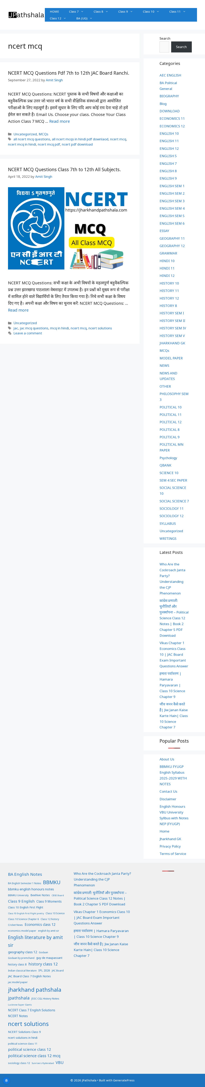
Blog (163, 103)
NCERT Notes (18, 1016)
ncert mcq (118, 139)
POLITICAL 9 (170, 437)
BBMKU (51, 882)
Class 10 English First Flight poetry (26, 913)
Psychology (168, 458)
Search (165, 38)
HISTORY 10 (169, 283)
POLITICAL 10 (171, 407)
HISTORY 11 (169, 290)
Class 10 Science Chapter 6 (23, 919)
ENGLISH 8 (168, 171)
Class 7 (74, 11)
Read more (59, 121)
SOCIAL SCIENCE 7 (174, 501)
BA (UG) (81, 18)
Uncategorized (25, 134)
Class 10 (148, 11)
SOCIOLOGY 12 (172, 516)
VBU (60, 1062)
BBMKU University (18, 895)
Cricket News (15, 925)
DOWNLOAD (170, 111)
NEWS (164, 365)
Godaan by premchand (21, 958)
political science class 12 (29, 1049)
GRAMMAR (168, 253)
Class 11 (175, 11)
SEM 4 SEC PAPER (173, 480)
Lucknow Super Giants (20, 1004)
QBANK (165, 465)
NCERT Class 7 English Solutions (31, 1010)
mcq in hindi (59, 328)
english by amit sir (48, 930)
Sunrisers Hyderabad (43, 1063)
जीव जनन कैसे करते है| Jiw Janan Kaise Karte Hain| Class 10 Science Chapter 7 (174, 716)
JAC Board (58, 970)
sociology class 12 (19, 1063)
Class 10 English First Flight (25, 907)
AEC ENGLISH (170, 75)
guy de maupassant (49, 958)
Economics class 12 (40, 924)
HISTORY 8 (168, 305)
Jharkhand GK (170, 839)
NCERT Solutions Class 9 (24, 1032)
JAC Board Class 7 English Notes (29, 976)
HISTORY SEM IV (173, 328)
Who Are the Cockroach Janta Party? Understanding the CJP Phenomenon (102, 879)
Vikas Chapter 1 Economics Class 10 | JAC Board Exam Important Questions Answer (174, 654)
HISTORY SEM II (172, 320)
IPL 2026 (44, 970)
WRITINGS (168, 538)
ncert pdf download (77, 144)
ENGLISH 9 (168, 178)
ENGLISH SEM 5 (172, 215)
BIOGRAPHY (169, 96)
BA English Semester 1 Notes (24, 883)
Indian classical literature (22, 970)
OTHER (165, 386)
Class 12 (55, 18)
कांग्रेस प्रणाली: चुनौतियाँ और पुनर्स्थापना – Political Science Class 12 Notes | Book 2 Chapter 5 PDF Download (174, 618)
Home (164, 831)
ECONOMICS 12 (172, 126)
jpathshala (19, 998)
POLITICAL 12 (171, 422)
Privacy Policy (170, 846)
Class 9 (123, 11)
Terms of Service (173, 853)
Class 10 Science (55, 913)
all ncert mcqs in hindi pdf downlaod (80, 139)
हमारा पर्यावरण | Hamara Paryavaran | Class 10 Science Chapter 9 (172, 685)
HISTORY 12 (169, 298)
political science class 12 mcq (34, 1055)
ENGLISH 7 (168, 163)
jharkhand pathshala (34, 989)
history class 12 (43, 964)
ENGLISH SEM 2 (172, 193)
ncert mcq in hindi (22, 144)
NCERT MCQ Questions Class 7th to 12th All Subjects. (64, 169)
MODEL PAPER (171, 358)
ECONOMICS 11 (172, 118)
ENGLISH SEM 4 (172, 208)
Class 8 (98, 11)
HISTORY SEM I (172, 313)
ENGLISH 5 (168, 156)
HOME (54, 11)
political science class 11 (22, 1043)
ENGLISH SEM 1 (172, 186)
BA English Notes (25, 874)
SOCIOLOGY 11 (172, 508)
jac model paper (18, 982)
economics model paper (22, 930)
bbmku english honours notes (31, 889)
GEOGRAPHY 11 (172, 238)
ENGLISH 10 (169, 133)
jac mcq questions (34, 328)
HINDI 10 (167, 260)
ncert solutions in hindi (22, 1038)
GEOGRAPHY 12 (172, 245)
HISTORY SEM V (172, 335)
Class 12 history (50, 919)
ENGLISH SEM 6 (172, 223)
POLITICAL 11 (171, 414)
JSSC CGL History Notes (45, 998)
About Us (167, 759)
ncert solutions (100, 328)
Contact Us (168, 791)
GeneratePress (124, 1080)
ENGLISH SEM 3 (172, 201)
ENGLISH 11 (169, 141)
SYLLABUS (168, 523)
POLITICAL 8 (170, 429)
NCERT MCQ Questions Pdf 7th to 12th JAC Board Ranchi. (68, 73)
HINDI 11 (167, 268)
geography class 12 (22, 952)
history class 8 (17, 964)
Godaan (43, 952)
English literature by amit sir (35, 941)
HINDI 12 (167, 275)
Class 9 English (21, 901)
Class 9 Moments (49, 901)
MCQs (43, 134)
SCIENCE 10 (169, 473)
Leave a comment (27, 333)
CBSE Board (58, 895)
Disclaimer (168, 799)
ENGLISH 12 (169, 148)
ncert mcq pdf (49, 144)
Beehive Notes (40, 895)
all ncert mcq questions (31, 139)
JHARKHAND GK (172, 343)
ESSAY (164, 230)
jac (15, 328)
